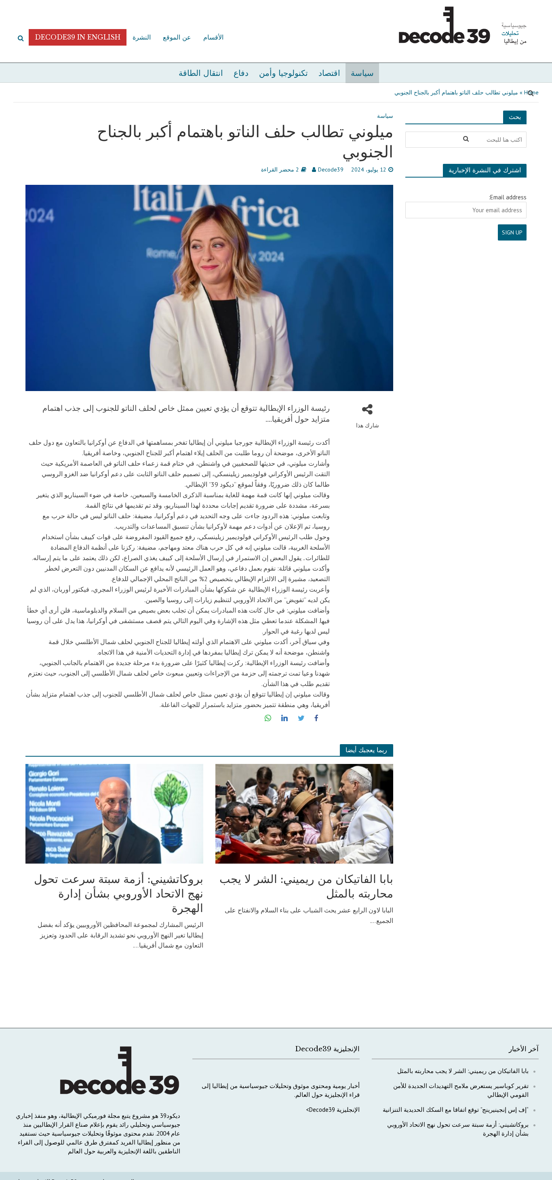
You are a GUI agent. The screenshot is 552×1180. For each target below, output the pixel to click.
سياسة (362, 73)
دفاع (241, 73)
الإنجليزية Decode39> (333, 1109)
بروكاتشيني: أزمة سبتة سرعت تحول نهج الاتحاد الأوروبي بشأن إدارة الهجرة (118, 893)
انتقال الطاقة (201, 73)
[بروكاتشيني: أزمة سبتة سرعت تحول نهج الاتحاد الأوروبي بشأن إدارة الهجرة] (114, 813)
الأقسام (213, 37)
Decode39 (330, 169)
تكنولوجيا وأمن (283, 73)
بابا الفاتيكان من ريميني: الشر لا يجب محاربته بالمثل (306, 886)
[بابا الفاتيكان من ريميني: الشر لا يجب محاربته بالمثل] (304, 813)
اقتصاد (329, 73)
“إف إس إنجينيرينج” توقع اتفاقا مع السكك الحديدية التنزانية (456, 1109)
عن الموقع (177, 37)
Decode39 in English (77, 37)
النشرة (142, 37)
